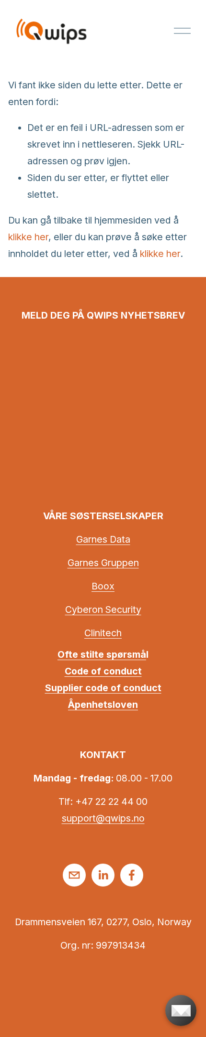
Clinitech (103, 633)
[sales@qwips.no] (74, 875)
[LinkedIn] (103, 875)
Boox (103, 586)
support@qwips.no (103, 818)
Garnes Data (103, 539)
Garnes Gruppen (103, 562)
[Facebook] (131, 875)
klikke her (28, 237)
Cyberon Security (103, 609)
